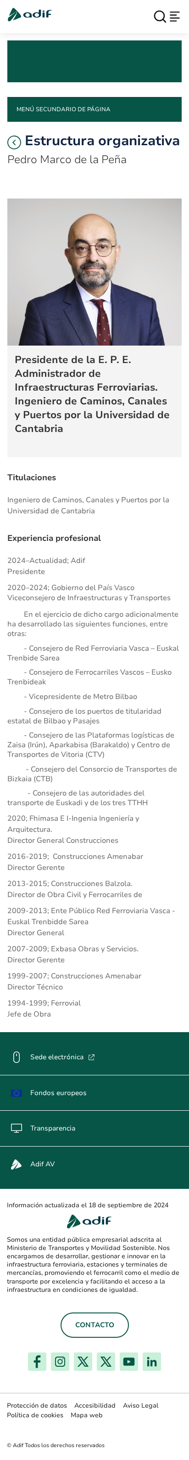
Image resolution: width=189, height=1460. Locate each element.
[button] (14, 142)
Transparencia (52, 1128)
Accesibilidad (95, 1405)
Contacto (94, 1324)
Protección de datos (37, 1405)
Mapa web (87, 1415)
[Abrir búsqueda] (160, 16)
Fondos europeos (58, 1092)
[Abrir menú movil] (174, 16)
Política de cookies (35, 1415)
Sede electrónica (62, 1057)
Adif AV (42, 1164)
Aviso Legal (140, 1405)
